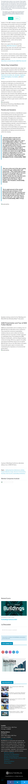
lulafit (2, 77)
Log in (2, 779)
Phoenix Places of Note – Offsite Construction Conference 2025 (16, 712)
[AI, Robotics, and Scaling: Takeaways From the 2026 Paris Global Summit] (5, 694)
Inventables (15, 77)
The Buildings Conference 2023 (9, 619)
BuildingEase (8, 77)
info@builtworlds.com (6, 739)
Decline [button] (17, 18)
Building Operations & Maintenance (13, 470)
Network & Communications (20, 471)
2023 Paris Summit (11, 46)
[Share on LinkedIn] (17, 782)
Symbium (22, 75)
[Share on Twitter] (24, 782)
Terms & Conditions (9, 761)
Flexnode (3, 75)
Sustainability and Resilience (19, 473)
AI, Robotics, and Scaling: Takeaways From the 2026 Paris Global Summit (17, 693)
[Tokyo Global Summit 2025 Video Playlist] (5, 688)
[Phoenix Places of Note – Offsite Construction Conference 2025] (5, 713)
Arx (13, 75)
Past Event (3, 473)
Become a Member (9, 753)
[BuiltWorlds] (14, 773)
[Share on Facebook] (10, 782)
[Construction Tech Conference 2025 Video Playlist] (5, 701)
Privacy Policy (7, 763)
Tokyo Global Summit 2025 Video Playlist (16, 687)
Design (11, 471)
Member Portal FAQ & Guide (11, 756)
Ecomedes (9, 75)
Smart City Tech (9, 473)
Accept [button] (10, 18)
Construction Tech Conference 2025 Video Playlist (17, 699)
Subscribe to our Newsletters (11, 754)
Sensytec (17, 75)
